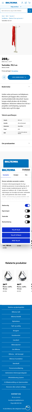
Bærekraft (16, 363)
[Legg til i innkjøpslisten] (4, 77)
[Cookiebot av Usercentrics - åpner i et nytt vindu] (22, 170)
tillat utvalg (16, 235)
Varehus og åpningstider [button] (16, 307)
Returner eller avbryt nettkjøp (16, 387)
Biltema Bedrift (16, 317)
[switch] (27, 210)
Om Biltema (16, 349)
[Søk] (30, 10)
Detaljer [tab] (16, 175)
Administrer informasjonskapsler (16, 373)
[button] (16, 6)
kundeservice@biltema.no (16, 400)
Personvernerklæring (16, 368)
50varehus (15, 71)
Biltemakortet (16, 345)
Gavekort (16, 340)
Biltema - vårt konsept (16, 354)
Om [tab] (26, 175)
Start (3, 16)
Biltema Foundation (16, 359)
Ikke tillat (16, 240)
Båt (7, 16)
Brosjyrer (16, 331)
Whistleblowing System (16, 377)
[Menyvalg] (3, 3)
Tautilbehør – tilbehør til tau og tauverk (12, 18)
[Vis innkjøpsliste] (26, 3)
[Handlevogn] (29, 3)
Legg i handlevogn (18, 77)
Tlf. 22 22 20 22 (16, 397)
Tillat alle (16, 229)
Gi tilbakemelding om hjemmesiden (16, 382)
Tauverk (12, 16)
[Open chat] (27, 407)
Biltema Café (16, 312)
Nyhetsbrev (16, 321)
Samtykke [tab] (6, 175)
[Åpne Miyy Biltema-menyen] (22, 3)
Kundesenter (16, 335)
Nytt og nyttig (16, 326)
